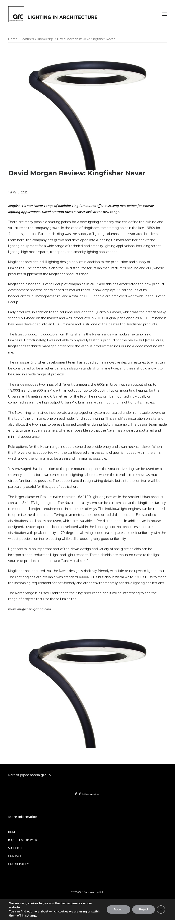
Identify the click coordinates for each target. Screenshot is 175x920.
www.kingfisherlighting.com (29, 609)
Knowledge (45, 39)
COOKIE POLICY (18, 864)
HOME (12, 832)
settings (30, 916)
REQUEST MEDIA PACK (22, 840)
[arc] (52, 14)
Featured (27, 39)
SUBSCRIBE (15, 848)
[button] (164, 14)
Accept (118, 909)
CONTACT (14, 856)
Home (12, 39)
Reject (143, 909)
